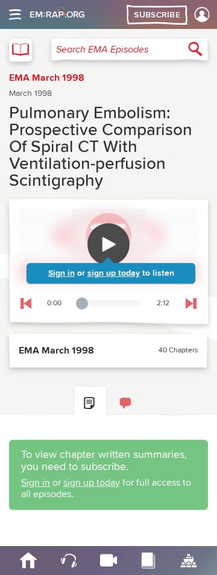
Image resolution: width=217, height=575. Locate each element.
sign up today (113, 273)
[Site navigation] (15, 14)
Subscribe (157, 15)
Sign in (61, 273)
